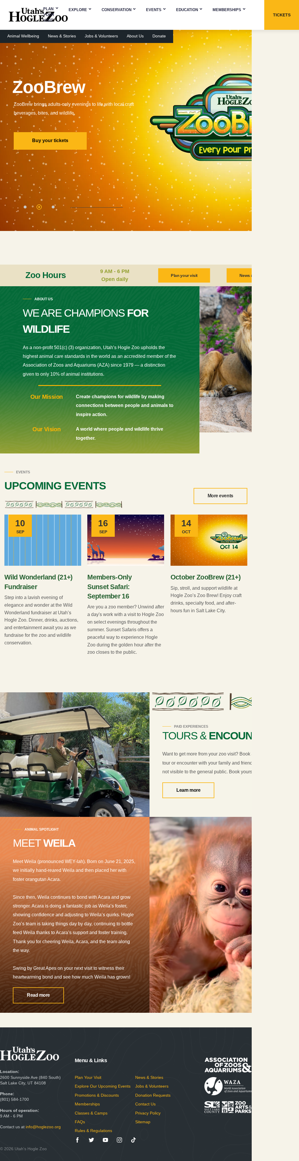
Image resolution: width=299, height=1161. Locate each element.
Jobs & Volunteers (101, 36)
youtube (105, 1140)
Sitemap (142, 1121)
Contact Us (145, 1104)
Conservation (116, 10)
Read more (38, 995)
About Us (135, 36)
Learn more (188, 790)
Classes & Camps (91, 1113)
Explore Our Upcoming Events (103, 1086)
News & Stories (62, 36)
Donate (159, 36)
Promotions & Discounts (97, 1095)
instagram (119, 1140)
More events (220, 495)
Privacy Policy (148, 1113)
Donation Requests (153, 1095)
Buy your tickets (50, 140)
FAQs (80, 1121)
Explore (78, 10)
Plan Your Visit (48, 15)
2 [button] (39, 207)
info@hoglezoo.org (43, 1126)
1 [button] (25, 207)
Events (153, 10)
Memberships (227, 10)
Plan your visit (184, 275)
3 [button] (53, 207)
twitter (91, 1140)
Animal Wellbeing (23, 36)
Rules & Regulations (93, 1130)
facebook (77, 1140)
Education (187, 10)
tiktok (133, 1140)
